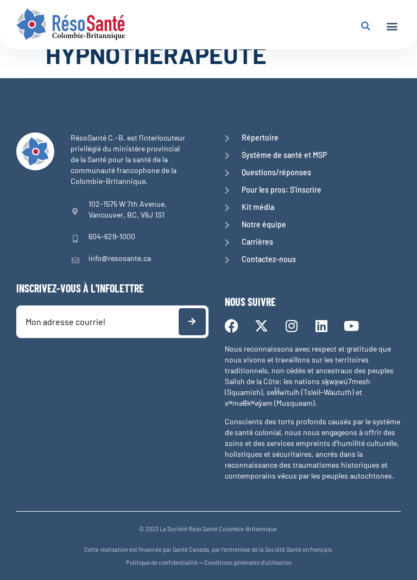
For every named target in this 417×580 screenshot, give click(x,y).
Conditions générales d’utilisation (248, 562)
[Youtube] (351, 326)
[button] (392, 26)
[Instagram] (291, 326)
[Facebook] (231, 326)
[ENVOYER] (192, 321)
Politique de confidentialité (162, 562)
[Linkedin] (321, 326)
